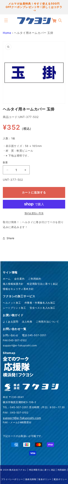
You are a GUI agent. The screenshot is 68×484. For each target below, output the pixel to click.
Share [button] (10, 238)
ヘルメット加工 (12, 302)
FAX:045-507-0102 (15, 340)
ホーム (7, 278)
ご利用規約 (34, 278)
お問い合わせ (10, 335)
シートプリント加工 (14, 307)
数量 (5, 162)
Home (7, 33)
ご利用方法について (47, 321)
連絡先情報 (30, 479)
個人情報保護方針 (13, 283)
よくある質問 (10, 321)
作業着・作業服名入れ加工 (40, 302)
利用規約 (62, 469)
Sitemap (9, 353)
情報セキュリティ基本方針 (18, 288)
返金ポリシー (45, 479)
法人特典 (27, 321)
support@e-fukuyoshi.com (20, 345)
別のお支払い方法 (34, 213)
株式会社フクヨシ (18, 469)
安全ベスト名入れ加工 (42, 307)
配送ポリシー (60, 479)
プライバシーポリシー (12, 479)
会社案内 (19, 278)
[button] (6, 20)
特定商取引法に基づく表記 (42, 283)
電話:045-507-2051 (34, 335)
